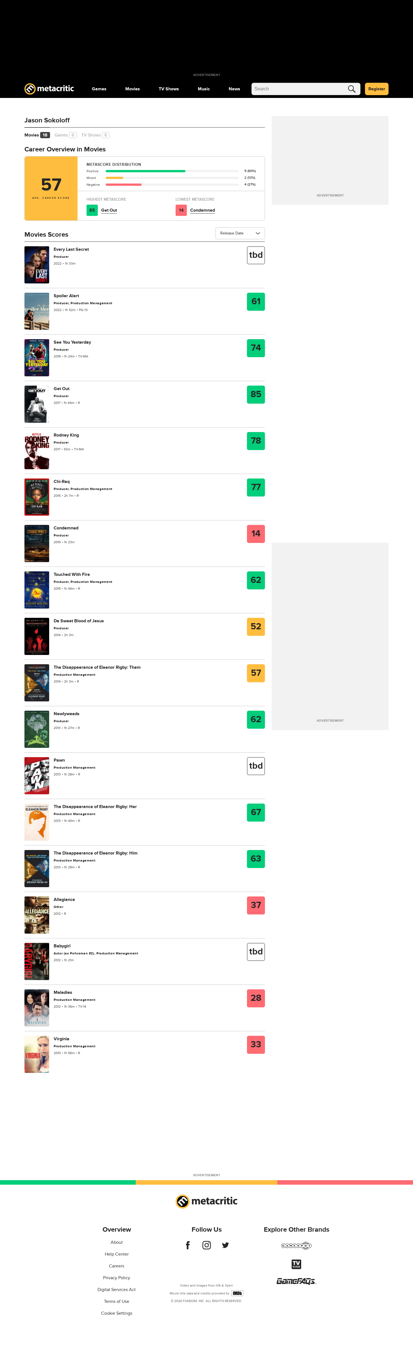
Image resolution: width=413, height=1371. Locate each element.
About (117, 1242)
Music (204, 89)
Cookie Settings (116, 1313)
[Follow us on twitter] (225, 1248)
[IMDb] (237, 1293)
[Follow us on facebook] (188, 1248)
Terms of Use (116, 1301)
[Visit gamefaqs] (296, 1283)
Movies (132, 89)
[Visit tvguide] (296, 1268)
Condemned (202, 210)
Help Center (117, 1254)
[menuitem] (99, 89)
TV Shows (169, 89)
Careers (116, 1266)
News (234, 89)
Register (376, 89)
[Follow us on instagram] (207, 1248)
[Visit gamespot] (296, 1249)
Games (99, 89)
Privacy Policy (116, 1278)
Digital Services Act (116, 1289)
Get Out (109, 210)
